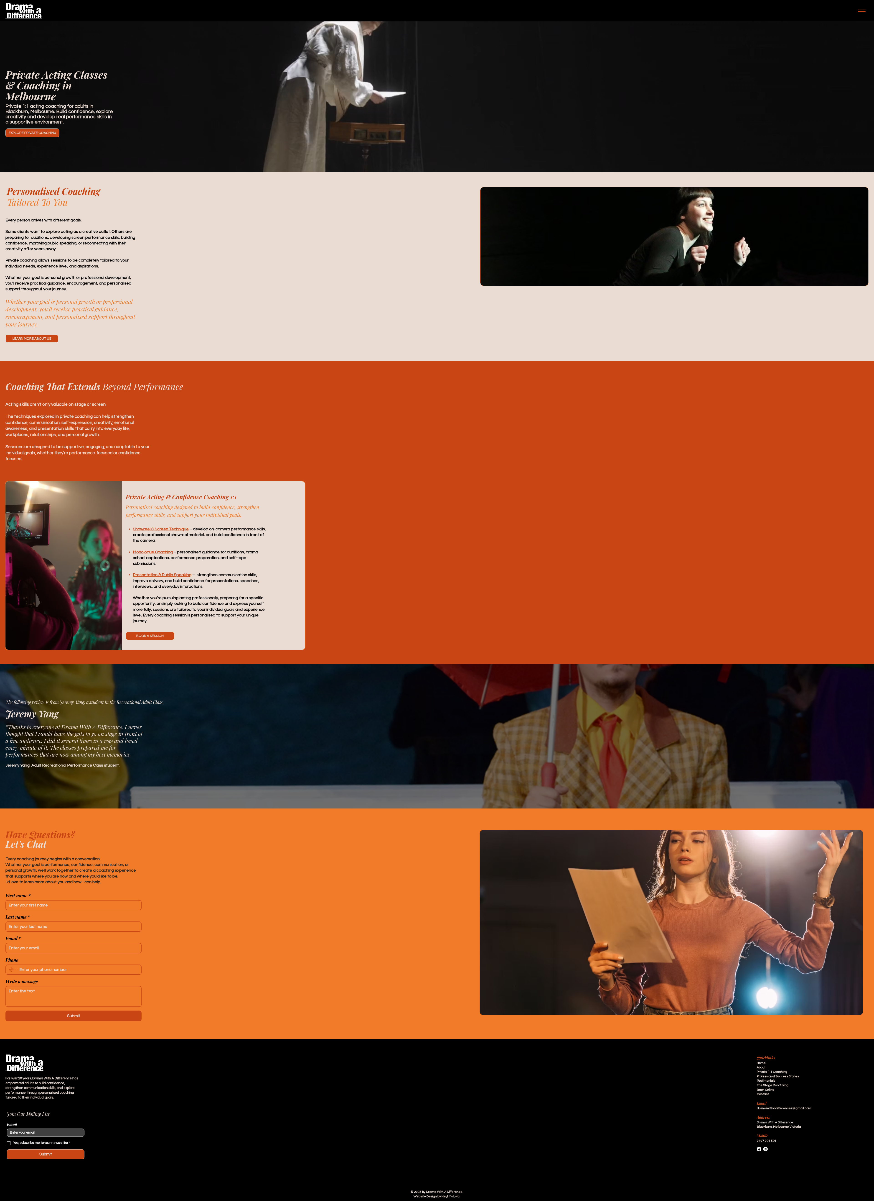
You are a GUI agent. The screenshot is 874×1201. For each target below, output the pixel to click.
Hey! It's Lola (451, 1196)
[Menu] (862, 11)
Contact (763, 1094)
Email (13, 938)
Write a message (21, 981)
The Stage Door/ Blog (772, 1085)
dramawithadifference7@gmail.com (784, 1108)
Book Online (765, 1089)
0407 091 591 (766, 1140)
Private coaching (21, 260)
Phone (11, 960)
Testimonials (766, 1080)
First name (17, 895)
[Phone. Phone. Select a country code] (13, 970)
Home (761, 1063)
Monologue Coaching (153, 552)
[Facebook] (759, 1149)
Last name (17, 917)
